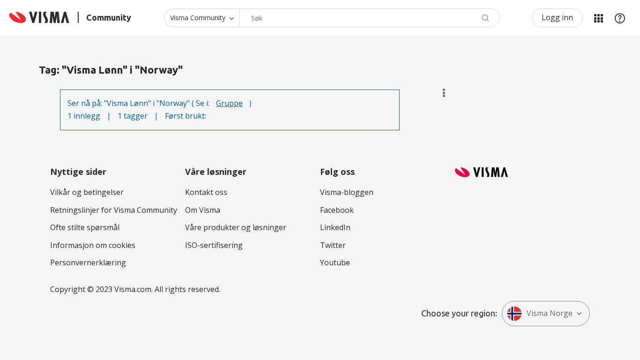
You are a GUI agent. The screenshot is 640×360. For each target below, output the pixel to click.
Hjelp (620, 18)
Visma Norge (550, 313)
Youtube (335, 262)
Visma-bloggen (346, 192)
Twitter (333, 245)
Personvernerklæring (88, 262)
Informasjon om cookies (92, 245)
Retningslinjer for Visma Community (113, 210)
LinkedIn (335, 227)
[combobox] (369, 17)
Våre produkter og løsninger (235, 227)
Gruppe (229, 103)
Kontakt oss (206, 192)
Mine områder (598, 18)
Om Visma (202, 210)
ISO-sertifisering (214, 245)
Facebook (337, 210)
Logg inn (557, 17)
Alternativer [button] (440, 92)
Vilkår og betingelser (87, 192)
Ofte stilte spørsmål (84, 227)
